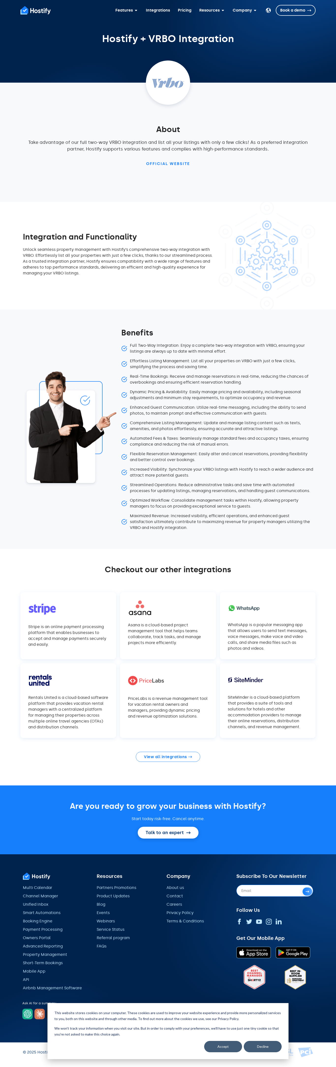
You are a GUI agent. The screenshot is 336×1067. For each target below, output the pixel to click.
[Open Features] (136, 10)
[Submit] (307, 891)
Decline (263, 1046)
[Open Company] (255, 10)
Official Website (168, 163)
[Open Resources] (223, 10)
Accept (223, 1046)
